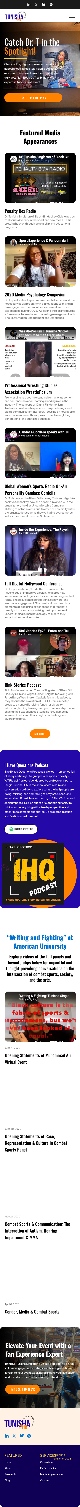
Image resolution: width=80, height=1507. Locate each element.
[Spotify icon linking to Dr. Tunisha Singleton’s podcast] (51, 5)
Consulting (46, 1462)
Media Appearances (51, 1474)
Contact (44, 1480)
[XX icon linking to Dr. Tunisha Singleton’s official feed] (36, 5)
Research (10, 1474)
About (7, 1468)
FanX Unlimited (48, 1468)
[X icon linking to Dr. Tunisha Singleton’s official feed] (14, 1435)
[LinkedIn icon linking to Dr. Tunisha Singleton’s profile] (29, 5)
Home (8, 1462)
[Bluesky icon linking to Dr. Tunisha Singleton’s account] (44, 5)
